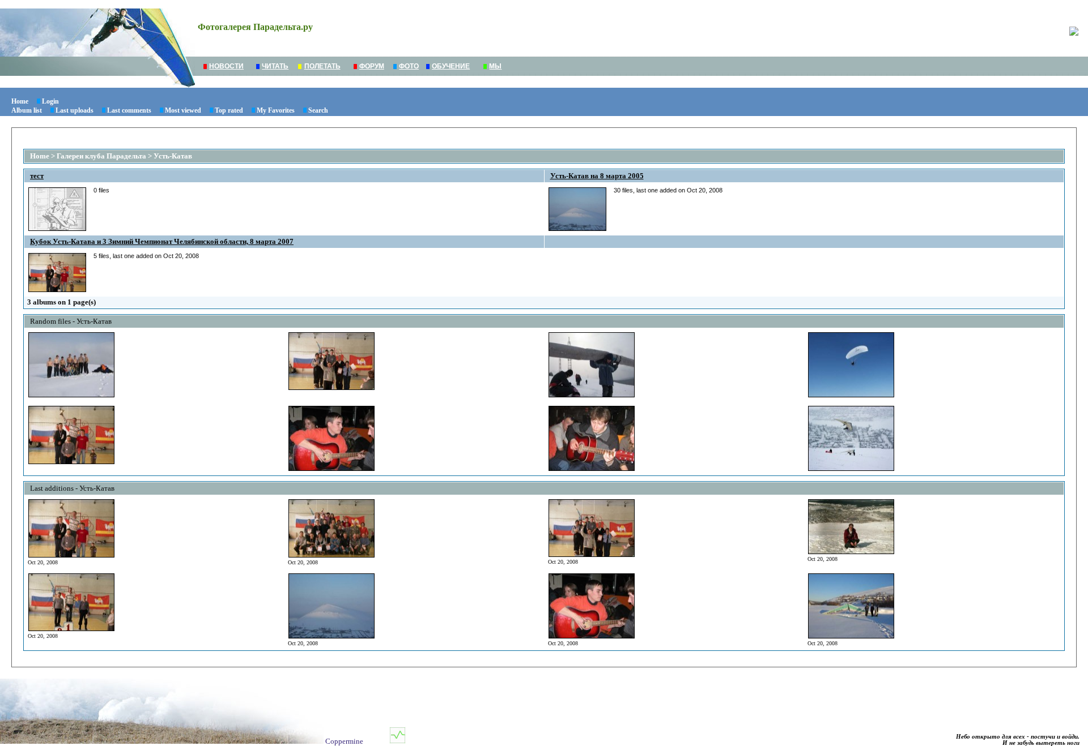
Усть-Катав (173, 156)
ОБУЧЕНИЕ (451, 66)
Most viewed (183, 110)
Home (19, 101)
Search (318, 110)
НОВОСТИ (226, 66)
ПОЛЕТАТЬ (322, 66)
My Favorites (276, 110)
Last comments (129, 110)
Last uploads (75, 110)
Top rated (229, 110)
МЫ (495, 66)
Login (50, 101)
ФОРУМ (371, 66)
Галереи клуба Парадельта (101, 156)
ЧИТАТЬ (275, 66)
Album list (26, 110)
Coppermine (344, 741)
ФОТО (409, 66)
